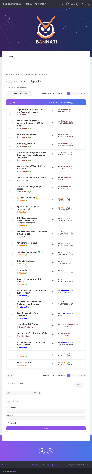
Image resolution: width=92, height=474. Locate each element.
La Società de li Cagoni (27, 324)
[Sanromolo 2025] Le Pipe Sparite (29, 187)
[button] (84, 93)
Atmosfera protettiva (27, 243)
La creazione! (23, 270)
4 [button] (78, 93)
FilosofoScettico (25, 362)
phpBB (13, 471)
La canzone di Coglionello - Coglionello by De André (29, 302)
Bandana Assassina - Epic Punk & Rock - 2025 (32, 232)
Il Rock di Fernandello (27, 134)
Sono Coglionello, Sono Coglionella (27, 314)
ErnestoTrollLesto (26, 327)
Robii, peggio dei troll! (27, 143)
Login (8, 402)
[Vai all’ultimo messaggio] (71, 110)
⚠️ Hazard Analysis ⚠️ (27, 197)
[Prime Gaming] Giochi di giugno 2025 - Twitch (32, 343)
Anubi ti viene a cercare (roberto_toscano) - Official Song (30, 123)
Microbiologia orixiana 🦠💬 (30, 252)
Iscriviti (15, 402)
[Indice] (46, 29)
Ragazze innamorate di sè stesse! (29, 280)
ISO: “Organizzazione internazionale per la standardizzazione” (27, 220)
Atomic (22, 201)
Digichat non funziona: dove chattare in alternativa (30, 110)
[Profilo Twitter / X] (42, 451)
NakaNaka (25, 336)
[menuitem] (28, 4)
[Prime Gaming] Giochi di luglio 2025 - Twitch (31, 291)
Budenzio (25, 128)
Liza (19, 353)
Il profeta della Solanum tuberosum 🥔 (28, 208)
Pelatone (22, 115)
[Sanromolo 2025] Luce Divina (31, 177)
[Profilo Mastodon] (50, 451)
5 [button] (81, 93)
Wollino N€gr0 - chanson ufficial (32, 333)
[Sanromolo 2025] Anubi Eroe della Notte (31, 167)
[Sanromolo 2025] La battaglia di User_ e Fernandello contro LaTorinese (31, 154)
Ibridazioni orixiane (26, 261)
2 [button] (71, 93)
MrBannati (23, 296)
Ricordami (12, 423)
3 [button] (74, 93)
